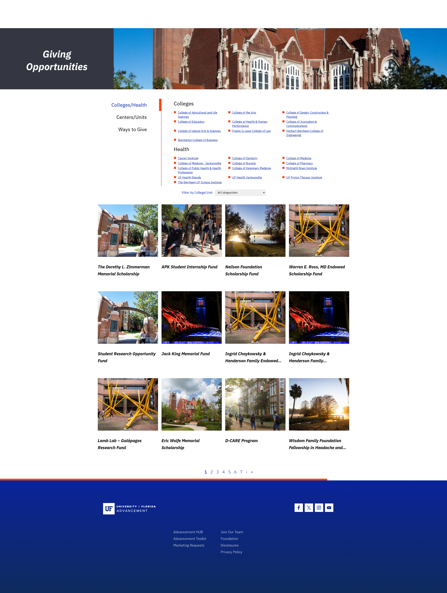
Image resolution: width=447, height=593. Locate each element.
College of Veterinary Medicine (251, 168)
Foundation (229, 538)
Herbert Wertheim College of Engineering (304, 133)
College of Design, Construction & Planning (307, 115)
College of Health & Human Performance (249, 124)
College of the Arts (244, 112)
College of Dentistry (245, 158)
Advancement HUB (188, 532)
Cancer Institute (188, 158)
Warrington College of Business (198, 140)
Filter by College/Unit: (197, 193)
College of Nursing (244, 163)
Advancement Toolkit (189, 538)
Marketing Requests (188, 545)
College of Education (191, 121)
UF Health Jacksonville (247, 177)
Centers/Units (131, 117)
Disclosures (230, 545)
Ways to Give (132, 129)
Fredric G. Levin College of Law (251, 131)
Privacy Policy (231, 551)
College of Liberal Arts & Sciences (199, 131)
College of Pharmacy (299, 163)
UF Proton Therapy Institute (304, 177)
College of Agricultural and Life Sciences (197, 115)
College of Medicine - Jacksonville (199, 163)
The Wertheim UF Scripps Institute (200, 182)
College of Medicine (298, 158)
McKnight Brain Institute (301, 168)
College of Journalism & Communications (301, 124)
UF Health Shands (189, 177)
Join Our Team (232, 532)
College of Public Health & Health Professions (199, 170)
